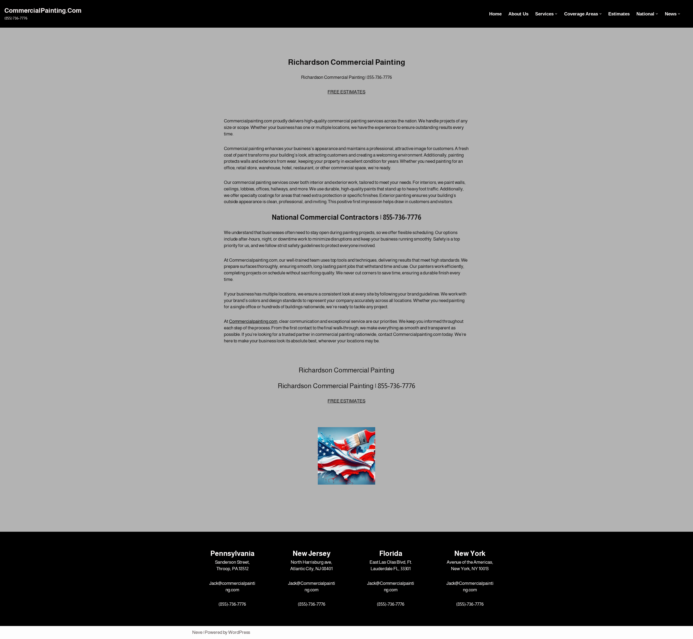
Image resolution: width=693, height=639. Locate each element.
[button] (556, 14)
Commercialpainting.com (253, 321)
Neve (197, 632)
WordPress (239, 632)
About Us (518, 14)
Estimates (619, 14)
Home (495, 14)
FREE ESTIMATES (346, 92)
